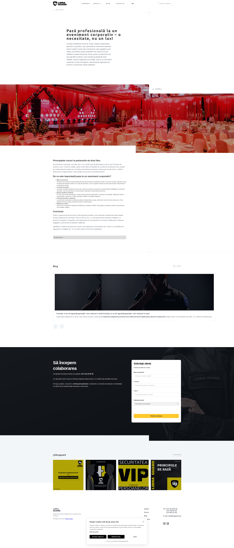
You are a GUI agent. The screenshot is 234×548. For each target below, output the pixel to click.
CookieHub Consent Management (120, 541)
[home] (60, 3)
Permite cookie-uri (98, 537)
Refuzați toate (116, 537)
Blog (108, 3)
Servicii (97, 3)
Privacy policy (69, 518)
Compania (86, 3)
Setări (135, 537)
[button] (55, 326)
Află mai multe (94, 532)
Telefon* (136, 391)
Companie (136, 381)
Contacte (120, 3)
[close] (143, 521)
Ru (133, 3)
